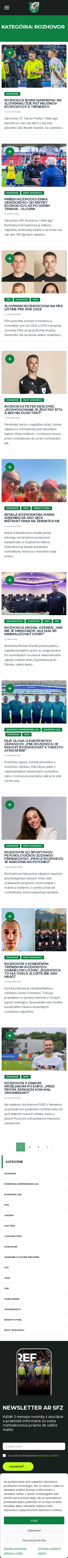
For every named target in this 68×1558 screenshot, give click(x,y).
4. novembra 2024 (13, 867)
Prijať (34, 1520)
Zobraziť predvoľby (34, 1540)
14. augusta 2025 (12, 526)
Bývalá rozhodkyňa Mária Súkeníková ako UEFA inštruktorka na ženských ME (32, 518)
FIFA (6, 1205)
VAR (6, 1288)
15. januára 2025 (12, 755)
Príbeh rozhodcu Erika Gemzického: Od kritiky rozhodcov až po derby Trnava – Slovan (27, 204)
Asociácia (10, 1173)
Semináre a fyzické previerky (22, 1257)
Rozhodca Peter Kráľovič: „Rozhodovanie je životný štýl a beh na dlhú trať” (33, 410)
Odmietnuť (34, 1530)
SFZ (6, 1267)
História (9, 1226)
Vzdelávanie (12, 1299)
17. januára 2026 (12, 314)
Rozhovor (10, 1247)
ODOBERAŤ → (18, 1466)
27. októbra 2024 (12, 982)
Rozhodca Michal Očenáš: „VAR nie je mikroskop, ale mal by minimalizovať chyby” (33, 631)
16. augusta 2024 (12, 1098)
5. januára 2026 (12, 418)
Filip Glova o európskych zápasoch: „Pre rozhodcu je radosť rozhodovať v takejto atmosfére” (33, 746)
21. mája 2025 (10, 639)
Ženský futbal (13, 1320)
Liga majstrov (13, 1236)
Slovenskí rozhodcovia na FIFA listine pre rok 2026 (33, 307)
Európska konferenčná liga (21, 1184)
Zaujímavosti (12, 1309)
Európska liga (13, 1194)
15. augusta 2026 (12, 112)
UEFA (7, 1278)
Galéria (8, 1215)
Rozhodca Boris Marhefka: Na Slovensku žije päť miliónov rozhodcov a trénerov (32, 103)
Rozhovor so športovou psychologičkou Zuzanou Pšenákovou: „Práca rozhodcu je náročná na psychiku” (33, 857)
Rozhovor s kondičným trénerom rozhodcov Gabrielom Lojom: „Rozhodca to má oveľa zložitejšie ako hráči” (32, 970)
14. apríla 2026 (11, 214)
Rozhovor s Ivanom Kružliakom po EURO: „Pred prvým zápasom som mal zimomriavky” (29, 1088)
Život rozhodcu (14, 1330)
